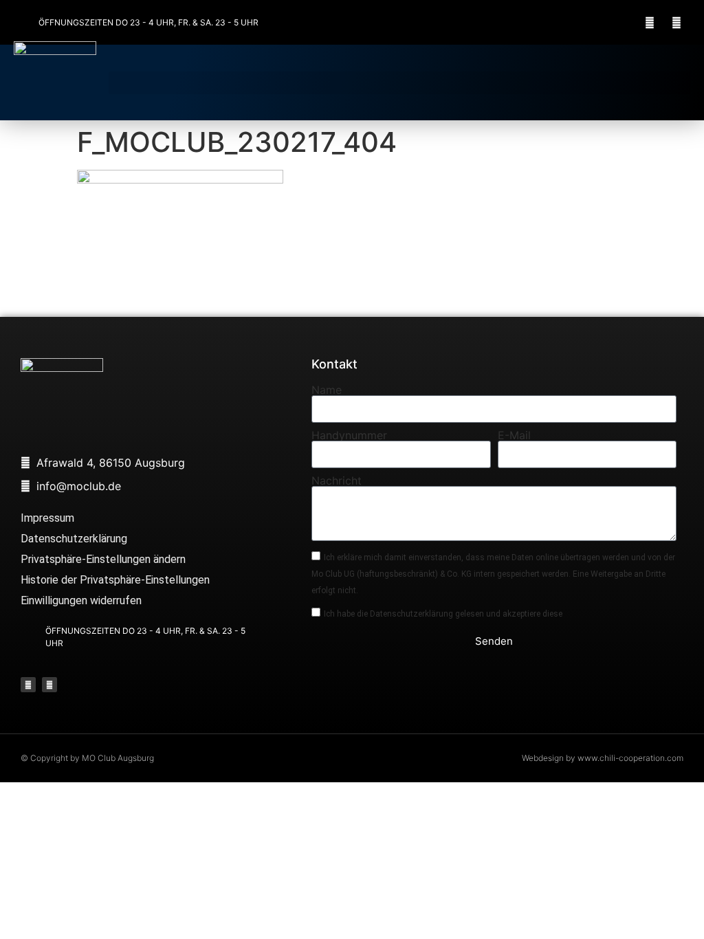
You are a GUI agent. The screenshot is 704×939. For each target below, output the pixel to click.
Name (326, 389)
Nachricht (336, 480)
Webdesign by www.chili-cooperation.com (602, 758)
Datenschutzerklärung (74, 538)
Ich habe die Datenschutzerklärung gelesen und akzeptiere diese (443, 613)
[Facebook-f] (650, 22)
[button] (399, 82)
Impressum (47, 517)
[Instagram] (676, 22)
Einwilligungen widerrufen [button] (81, 600)
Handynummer (349, 435)
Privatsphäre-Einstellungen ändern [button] (103, 559)
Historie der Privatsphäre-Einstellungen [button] (115, 579)
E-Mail (514, 435)
